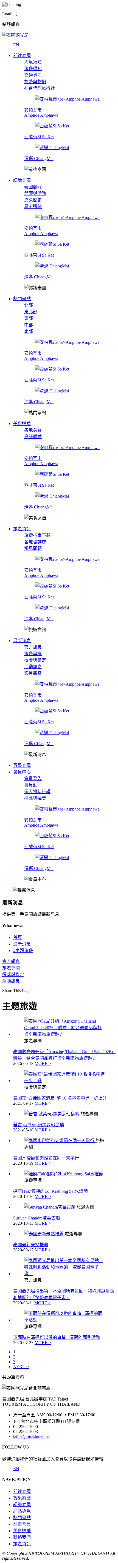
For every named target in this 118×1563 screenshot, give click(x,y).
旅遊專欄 (33, 653)
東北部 (30, 311)
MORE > (43, 1063)
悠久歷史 (33, 200)
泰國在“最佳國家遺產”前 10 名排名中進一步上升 (60, 1098)
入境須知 (33, 62)
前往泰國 (22, 1491)
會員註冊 (33, 785)
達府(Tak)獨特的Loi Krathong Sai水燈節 (50, 1191)
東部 (28, 318)
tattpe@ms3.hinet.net (31, 1436)
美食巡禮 (22, 1530)
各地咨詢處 (35, 542)
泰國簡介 (33, 187)
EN (16, 45)
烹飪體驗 (33, 436)
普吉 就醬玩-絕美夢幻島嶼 (38, 1124)
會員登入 (33, 778)
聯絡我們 (22, 1537)
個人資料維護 (37, 791)
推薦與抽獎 (35, 798)
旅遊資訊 (22, 1543)
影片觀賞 (33, 673)
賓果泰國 (22, 1498)
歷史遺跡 (33, 206)
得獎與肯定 (35, 660)
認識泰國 (22, 1504)
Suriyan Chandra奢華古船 (36, 1218)
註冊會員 (22, 1524)
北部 (28, 305)
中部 (28, 325)
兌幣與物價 (35, 81)
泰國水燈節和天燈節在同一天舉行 (46, 1158)
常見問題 (33, 548)
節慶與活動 (35, 193)
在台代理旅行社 (39, 88)
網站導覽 (22, 1511)
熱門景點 (22, 1517)
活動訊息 (33, 666)
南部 (28, 331)
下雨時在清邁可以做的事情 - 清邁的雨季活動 (56, 1337)
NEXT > (21, 1366)
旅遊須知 (33, 68)
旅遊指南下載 (37, 535)
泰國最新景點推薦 (30, 1244)
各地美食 (33, 430)
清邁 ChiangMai (39, 158)
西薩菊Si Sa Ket (39, 136)
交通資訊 (33, 75)
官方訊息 (33, 647)
